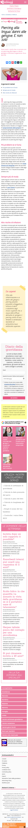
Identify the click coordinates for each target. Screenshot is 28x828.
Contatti (4, 759)
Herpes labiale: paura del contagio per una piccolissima (13, 631)
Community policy (6, 772)
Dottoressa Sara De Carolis (10, 571)
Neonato (5, 696)
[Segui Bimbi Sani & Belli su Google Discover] (14, 21)
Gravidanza (8, 14)
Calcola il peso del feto (13, 499)
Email (4, 370)
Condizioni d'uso (6, 769)
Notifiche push (6, 782)
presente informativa (9, 384)
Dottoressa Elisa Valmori (9, 611)
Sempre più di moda (9, 90)
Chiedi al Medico (14, 6)
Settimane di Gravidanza (14, 9)
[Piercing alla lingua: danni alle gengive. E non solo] (14, 73)
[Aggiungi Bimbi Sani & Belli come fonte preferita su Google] (14, 422)
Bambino (5, 700)
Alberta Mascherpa (14, 44)
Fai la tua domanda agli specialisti (14, 675)
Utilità (4, 715)
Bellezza (15, 14)
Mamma (5, 707)
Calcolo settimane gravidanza (12, 719)
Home (3, 14)
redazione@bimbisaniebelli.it (14, 817)
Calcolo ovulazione (8, 723)
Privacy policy (5, 767)
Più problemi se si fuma (10, 87)
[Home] (10, 2)
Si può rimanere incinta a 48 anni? (13, 655)
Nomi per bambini (8, 731)
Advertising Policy (6, 780)
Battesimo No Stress (14, 11)
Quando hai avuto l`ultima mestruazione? (13, 376)
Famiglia (5, 711)
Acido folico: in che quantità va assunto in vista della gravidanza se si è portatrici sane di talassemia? (14, 599)
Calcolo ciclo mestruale (10, 735)
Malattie (5, 704)
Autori (3, 774)
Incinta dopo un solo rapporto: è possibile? (12, 536)
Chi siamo (4, 761)
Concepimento (7, 688)
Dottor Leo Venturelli (9, 639)
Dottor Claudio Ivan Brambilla (10, 543)
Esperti (4, 776)
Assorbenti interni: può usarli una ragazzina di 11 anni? (13, 563)
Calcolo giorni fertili (9, 727)
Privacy (4, 765)
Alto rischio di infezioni (10, 93)
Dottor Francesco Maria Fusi (10, 660)
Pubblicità (4, 763)
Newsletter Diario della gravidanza (11, 778)
